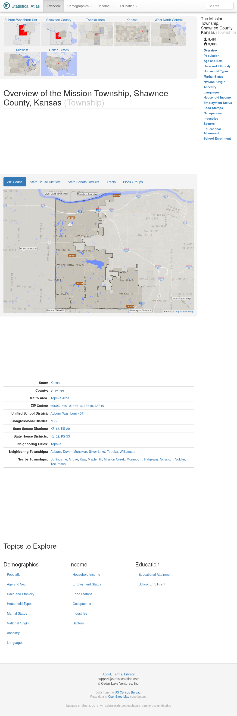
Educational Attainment (155, 574)
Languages (15, 642)
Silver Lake (97, 451)
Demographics (78, 5)
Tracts (111, 181)
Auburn (55, 451)
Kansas (55, 382)
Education (127, 5)
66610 (66, 405)
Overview (53, 5)
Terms (117, 674)
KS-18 (54, 428)
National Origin (18, 623)
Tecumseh (58, 463)
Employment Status (87, 584)
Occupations (82, 603)
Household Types (19, 603)
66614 (77, 405)
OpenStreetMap (118, 696)
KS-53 (65, 436)
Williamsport (128, 451)
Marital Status (17, 613)
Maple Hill (95, 459)
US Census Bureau (127, 692)
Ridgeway (151, 459)
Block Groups (133, 181)
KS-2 (53, 421)
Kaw (83, 459)
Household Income (86, 574)
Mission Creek (114, 459)
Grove (73, 459)
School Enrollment (152, 584)
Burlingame (58, 459)
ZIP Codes (14, 181)
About (107, 674)
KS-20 (65, 428)
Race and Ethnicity (20, 593)
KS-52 (54, 436)
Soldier (180, 459)
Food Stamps (82, 593)
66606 (55, 405)
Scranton (166, 459)
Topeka (55, 443)
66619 (99, 405)
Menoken (80, 451)
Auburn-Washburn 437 (67, 413)
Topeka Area (59, 398)
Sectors (78, 623)
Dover (67, 451)
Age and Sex (16, 584)
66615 (88, 405)
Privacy (129, 674)
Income (105, 5)
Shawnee (57, 390)
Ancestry (13, 632)
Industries (80, 613)
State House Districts (45, 181)
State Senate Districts (83, 181)
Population (14, 574)
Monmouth (134, 459)
